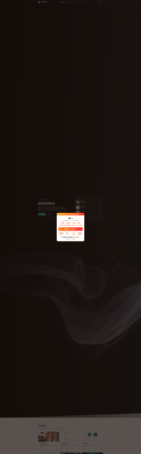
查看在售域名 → (77, 237)
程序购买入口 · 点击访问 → (70, 229)
